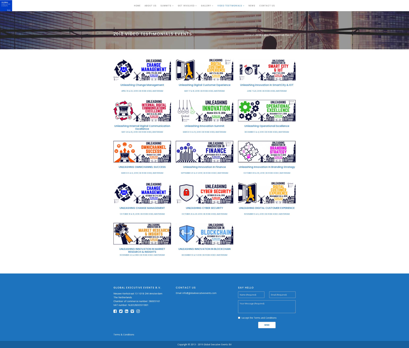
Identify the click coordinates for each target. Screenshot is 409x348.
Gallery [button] (206, 5)
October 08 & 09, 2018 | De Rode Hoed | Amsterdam (266, 173)
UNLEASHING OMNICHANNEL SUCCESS (142, 167)
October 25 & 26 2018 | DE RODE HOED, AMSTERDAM (204, 214)
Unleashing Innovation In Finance (204, 167)
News (252, 5)
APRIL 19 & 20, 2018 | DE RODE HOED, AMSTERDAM (142, 91)
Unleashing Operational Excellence (266, 126)
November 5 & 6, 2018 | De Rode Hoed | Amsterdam (267, 214)
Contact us (267, 5)
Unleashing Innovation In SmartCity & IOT (266, 85)
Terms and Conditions (265, 317)
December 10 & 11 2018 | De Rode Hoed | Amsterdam (204, 255)
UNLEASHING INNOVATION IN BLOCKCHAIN (204, 249)
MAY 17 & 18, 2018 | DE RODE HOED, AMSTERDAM (204, 91)
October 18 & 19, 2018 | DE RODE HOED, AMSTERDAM (142, 214)
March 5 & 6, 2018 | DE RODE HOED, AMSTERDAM (142, 173)
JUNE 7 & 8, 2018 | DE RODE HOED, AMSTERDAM (267, 91)
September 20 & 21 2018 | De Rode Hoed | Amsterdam (204, 173)
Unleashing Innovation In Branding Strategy (267, 167)
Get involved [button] (186, 5)
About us (151, 5)
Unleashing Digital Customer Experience (204, 85)
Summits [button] (166, 5)
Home (137, 5)
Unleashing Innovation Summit (204, 126)
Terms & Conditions (123, 334)
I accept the (259, 317)
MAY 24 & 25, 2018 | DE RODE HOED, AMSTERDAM (142, 132)
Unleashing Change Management (142, 85)
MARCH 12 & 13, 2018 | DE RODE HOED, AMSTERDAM (204, 132)
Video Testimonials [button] (229, 5)
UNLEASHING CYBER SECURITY (204, 208)
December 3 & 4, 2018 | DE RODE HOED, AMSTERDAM (267, 132)
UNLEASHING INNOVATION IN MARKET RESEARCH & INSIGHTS (142, 250)
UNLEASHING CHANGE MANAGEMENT (142, 208)
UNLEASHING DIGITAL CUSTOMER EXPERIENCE (267, 208)
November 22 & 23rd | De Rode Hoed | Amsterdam (142, 255)
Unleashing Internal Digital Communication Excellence (142, 127)
